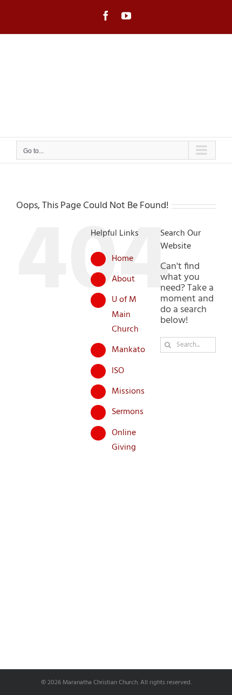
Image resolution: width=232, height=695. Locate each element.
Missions (128, 391)
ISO (118, 371)
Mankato (128, 350)
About (123, 279)
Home (122, 259)
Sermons (128, 412)
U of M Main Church (125, 314)
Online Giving (124, 440)
